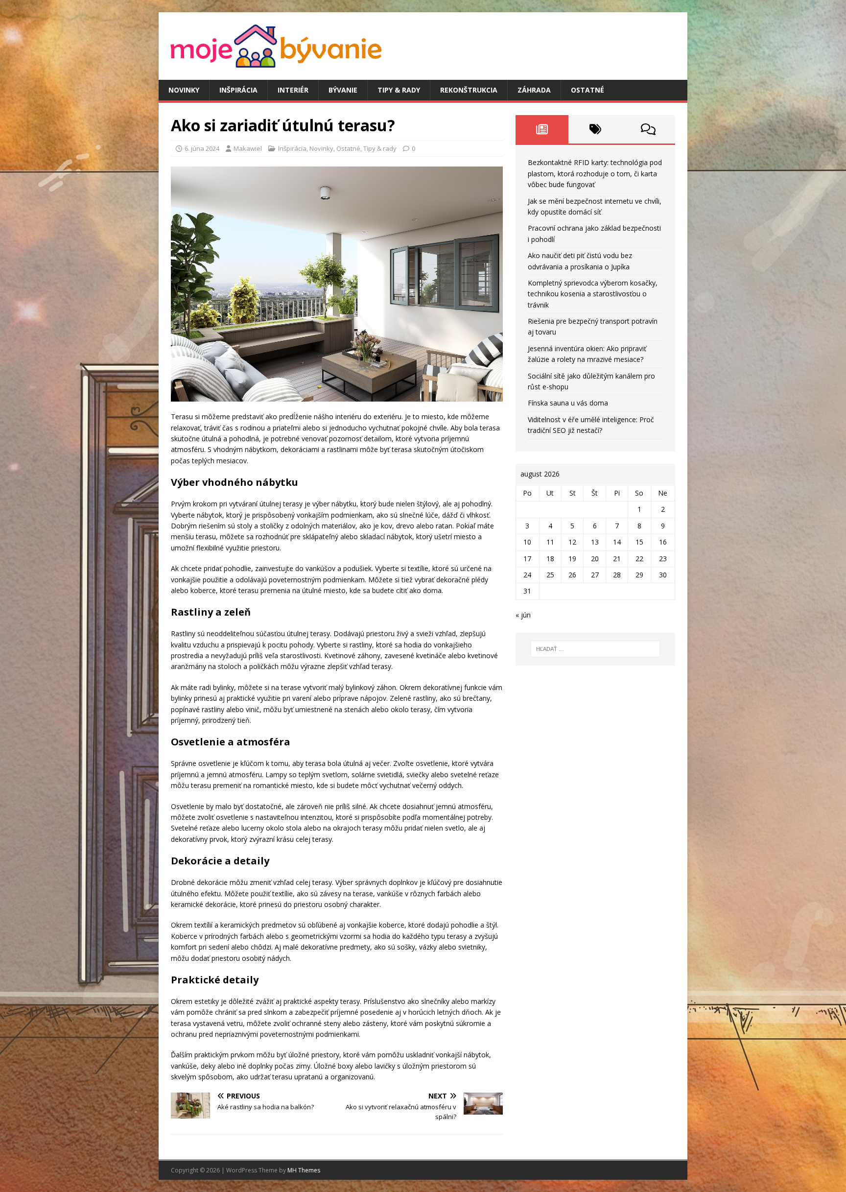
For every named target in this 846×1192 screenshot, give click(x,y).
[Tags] (595, 129)
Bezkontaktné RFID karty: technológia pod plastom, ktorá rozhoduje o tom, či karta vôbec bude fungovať (595, 173)
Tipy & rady (398, 90)
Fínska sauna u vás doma (568, 402)
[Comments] (648, 129)
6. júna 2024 (202, 148)
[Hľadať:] (595, 649)
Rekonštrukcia (468, 90)
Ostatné (587, 90)
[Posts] (542, 129)
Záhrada (534, 90)
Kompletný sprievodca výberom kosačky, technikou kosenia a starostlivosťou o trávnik (593, 294)
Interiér (293, 90)
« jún (523, 615)
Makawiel (248, 148)
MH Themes (303, 1170)
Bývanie (343, 90)
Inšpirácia (238, 90)
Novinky (183, 90)
